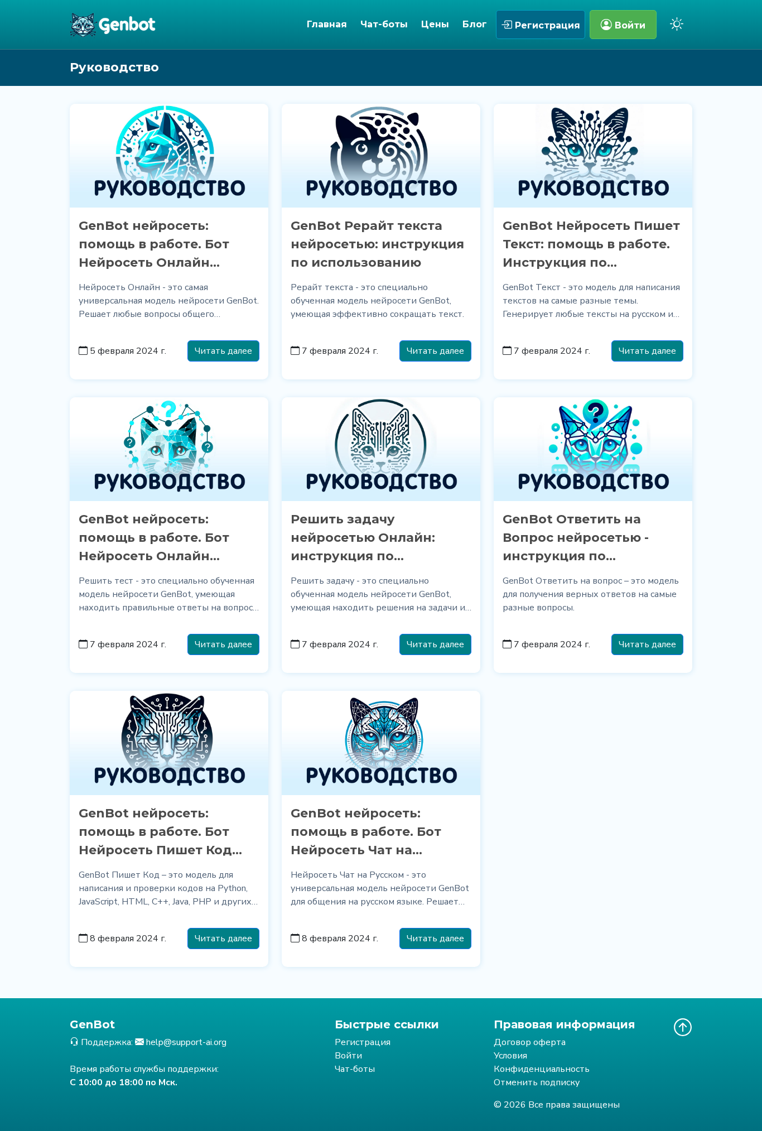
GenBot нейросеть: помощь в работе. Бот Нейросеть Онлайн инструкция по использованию (154, 245)
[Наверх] (682, 1027)
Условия (510, 1056)
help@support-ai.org (186, 1042)
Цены (435, 24)
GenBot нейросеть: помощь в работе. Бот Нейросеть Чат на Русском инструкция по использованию (373, 832)
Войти (628, 25)
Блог (474, 24)
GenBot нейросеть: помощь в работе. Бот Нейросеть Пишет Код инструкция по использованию (155, 832)
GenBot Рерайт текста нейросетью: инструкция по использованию (377, 244)
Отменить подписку (537, 1082)
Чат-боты (384, 24)
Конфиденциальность (542, 1069)
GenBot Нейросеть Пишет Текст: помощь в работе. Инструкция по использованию (591, 245)
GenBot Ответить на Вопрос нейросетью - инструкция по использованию (576, 538)
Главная (327, 24)
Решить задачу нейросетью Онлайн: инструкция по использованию (363, 538)
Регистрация (546, 25)
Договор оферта (530, 1042)
